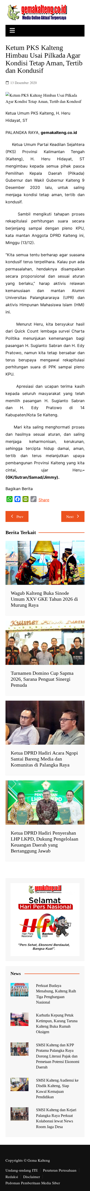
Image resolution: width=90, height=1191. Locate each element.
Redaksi (12, 1177)
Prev (20, 516)
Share (43, 499)
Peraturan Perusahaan (59, 1170)
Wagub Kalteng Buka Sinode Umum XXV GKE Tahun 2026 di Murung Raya (44, 599)
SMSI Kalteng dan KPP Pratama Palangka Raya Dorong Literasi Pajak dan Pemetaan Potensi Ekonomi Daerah (57, 1056)
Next (70, 516)
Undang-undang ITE (22, 1170)
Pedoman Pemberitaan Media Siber (33, 1183)
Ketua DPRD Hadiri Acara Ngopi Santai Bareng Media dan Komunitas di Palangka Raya (44, 758)
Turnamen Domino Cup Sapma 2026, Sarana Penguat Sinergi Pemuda (42, 679)
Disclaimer (31, 1177)
